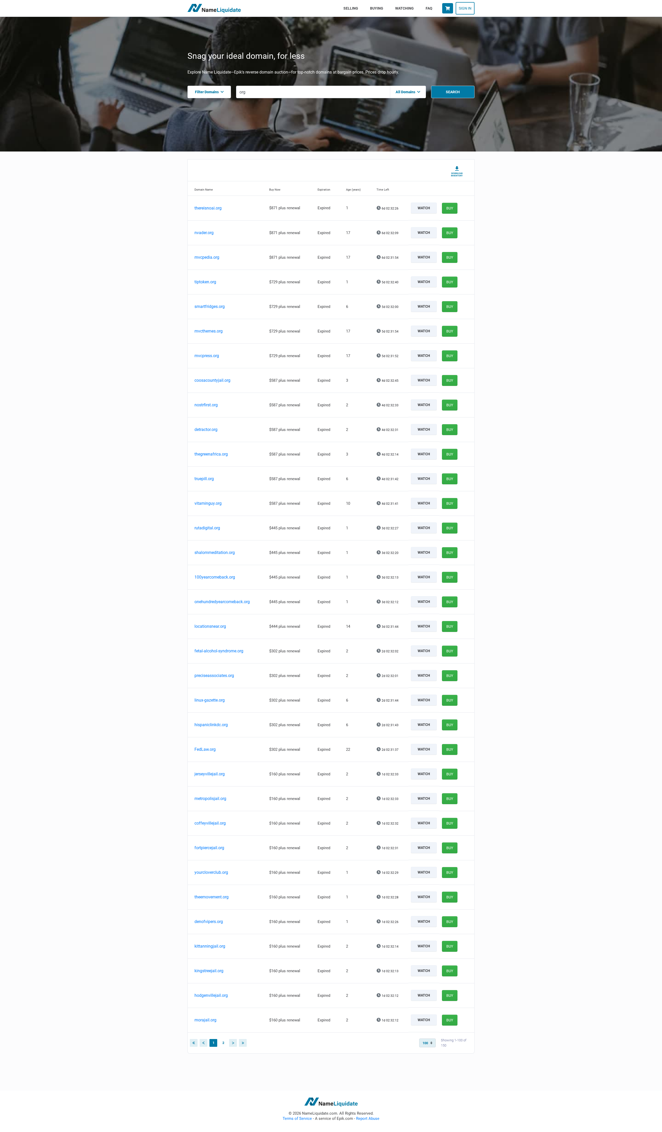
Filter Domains (207, 92)
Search (453, 92)
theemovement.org (211, 897)
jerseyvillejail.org (209, 774)
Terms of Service (297, 1118)
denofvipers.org (208, 921)
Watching (404, 8)
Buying (376, 8)
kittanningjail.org (209, 946)
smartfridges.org (209, 306)
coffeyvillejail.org (210, 823)
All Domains (405, 92)
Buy (449, 208)
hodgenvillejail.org (211, 995)
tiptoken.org (205, 281)
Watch (424, 208)
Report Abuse (367, 1118)
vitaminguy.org (208, 503)
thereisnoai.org (208, 208)
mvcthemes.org (208, 331)
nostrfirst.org (206, 404)
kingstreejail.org (208, 970)
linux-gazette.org (209, 700)
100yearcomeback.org (214, 577)
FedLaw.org (205, 749)
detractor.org (205, 429)
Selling (351, 8)
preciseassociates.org (214, 675)
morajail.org (205, 1020)
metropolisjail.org (210, 798)
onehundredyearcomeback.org (222, 601)
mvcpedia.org (206, 257)
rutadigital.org (207, 527)
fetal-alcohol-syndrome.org (218, 650)
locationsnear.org (210, 626)
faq (429, 8)
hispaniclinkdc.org (211, 724)
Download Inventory (457, 174)
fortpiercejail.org (209, 847)
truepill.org (204, 478)
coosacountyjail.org (212, 380)
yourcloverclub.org (211, 872)
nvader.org (204, 232)
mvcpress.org (206, 355)
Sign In (465, 8)
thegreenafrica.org (211, 454)
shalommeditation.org (214, 552)
